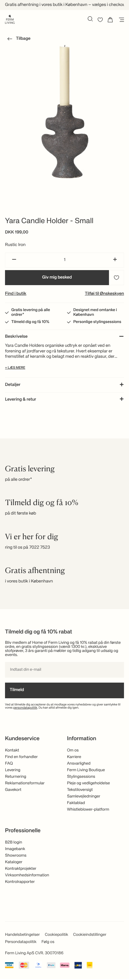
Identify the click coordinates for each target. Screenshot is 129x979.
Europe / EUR (64, 68)
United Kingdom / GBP (64, 89)
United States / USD (64, 78)
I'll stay (64, 117)
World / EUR (64, 58)
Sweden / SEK (64, 99)
